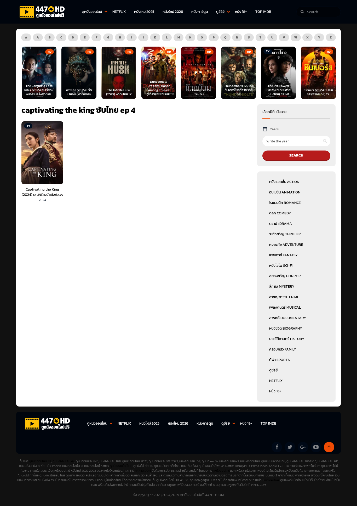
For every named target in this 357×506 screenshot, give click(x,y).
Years (274, 129)
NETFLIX (119, 11)
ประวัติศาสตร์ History (286, 339)
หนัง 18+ (241, 11)
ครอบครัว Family (282, 349)
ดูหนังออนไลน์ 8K (40, 461)
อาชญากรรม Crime (284, 297)
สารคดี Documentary (287, 318)
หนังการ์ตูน (199, 11)
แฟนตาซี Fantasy (283, 255)
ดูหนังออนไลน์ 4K (63, 461)
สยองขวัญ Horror (285, 276)
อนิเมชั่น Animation (284, 192)
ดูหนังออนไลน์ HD (121, 466)
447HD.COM (143, 470)
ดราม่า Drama (280, 223)
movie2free (272, 480)
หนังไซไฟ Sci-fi (280, 265)
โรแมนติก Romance (285, 202)
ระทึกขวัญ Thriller (285, 234)
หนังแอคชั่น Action (284, 182)
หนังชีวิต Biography (285, 328)
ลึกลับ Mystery (281, 286)
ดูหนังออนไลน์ (92, 11)
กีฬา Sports (279, 360)
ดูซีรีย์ (220, 11)
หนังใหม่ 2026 (173, 11)
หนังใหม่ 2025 (144, 11)
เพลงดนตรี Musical (285, 307)
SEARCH (296, 155)
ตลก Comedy (280, 213)
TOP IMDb (263, 11)
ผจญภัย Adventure (286, 244)
